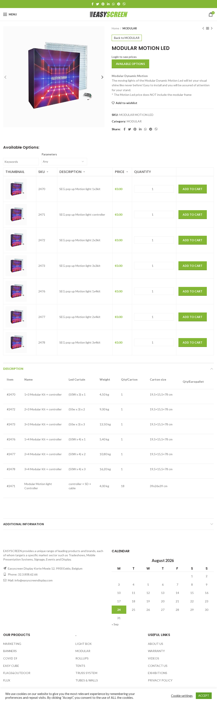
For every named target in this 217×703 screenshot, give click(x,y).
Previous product (203, 28)
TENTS (80, 665)
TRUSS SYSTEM (86, 673)
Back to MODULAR (126, 38)
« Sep (115, 624)
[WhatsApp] (113, 4)
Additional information (23, 524)
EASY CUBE (11, 665)
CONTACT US (157, 665)
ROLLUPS (82, 658)
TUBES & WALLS (86, 680)
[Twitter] (97, 4)
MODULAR (129, 28)
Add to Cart (192, 189)
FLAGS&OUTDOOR (16, 673)
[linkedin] (108, 4)
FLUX (6, 680)
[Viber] (124, 4)
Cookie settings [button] (182, 696)
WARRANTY (156, 651)
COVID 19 (10, 658)
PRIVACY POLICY (160, 680)
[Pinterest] (103, 4)
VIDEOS (153, 658)
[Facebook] (92, 4)
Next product (212, 28)
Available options (130, 64)
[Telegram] (118, 4)
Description (13, 369)
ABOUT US (155, 643)
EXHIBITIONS (157, 673)
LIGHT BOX (83, 643)
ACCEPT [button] (203, 695)
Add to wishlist (126, 102)
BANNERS (10, 651)
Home (115, 28)
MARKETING (12, 643)
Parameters (49, 154)
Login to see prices (124, 57)
